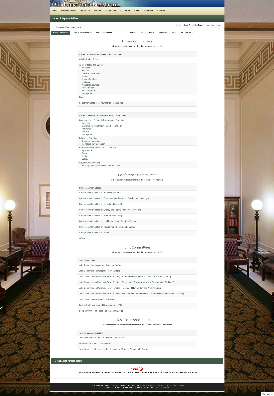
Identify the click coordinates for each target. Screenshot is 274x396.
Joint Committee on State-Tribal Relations (98, 299)
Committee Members (81, 33)
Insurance (86, 128)
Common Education (91, 140)
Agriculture (87, 150)
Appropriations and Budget (91, 64)
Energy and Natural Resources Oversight (97, 147)
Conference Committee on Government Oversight (101, 215)
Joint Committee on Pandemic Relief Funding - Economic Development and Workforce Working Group (125, 276)
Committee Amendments (106, 33)
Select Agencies (89, 90)
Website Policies (149, 386)
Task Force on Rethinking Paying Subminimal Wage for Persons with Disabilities (115, 349)
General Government (91, 73)
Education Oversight (88, 138)
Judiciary (86, 81)
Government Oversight (89, 162)
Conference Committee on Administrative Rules (100, 192)
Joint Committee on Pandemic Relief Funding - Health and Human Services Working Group (120, 287)
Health (85, 76)
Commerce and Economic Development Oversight (101, 120)
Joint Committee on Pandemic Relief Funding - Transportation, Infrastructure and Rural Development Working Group (132, 293)
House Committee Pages (193, 25)
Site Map (161, 386)
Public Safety (88, 87)
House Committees (60, 33)
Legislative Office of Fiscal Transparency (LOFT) (101, 310)
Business (86, 122)
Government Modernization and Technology (102, 125)
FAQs (169, 386)
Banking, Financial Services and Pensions (101, 165)
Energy (85, 153)
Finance (85, 70)
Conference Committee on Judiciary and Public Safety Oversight (108, 226)
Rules (81, 97)
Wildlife (85, 158)
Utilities (85, 156)
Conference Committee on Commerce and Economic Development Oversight (114, 198)
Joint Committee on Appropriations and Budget (100, 265)
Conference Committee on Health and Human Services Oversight (108, 221)
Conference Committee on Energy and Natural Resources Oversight (110, 209)
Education (86, 67)
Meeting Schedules (167, 33)
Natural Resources (90, 84)
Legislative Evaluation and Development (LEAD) (100, 305)
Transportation (88, 93)
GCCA (82, 238)
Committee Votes (130, 33)
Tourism (85, 131)
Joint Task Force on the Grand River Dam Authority (102, 337)
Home (178, 25)
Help (175, 386)
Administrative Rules (88, 59)
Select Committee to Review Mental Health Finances (103, 102)
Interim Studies (187, 33)
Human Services (89, 79)
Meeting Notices (147, 33)
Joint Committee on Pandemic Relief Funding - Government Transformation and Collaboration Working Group (128, 282)
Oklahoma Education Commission (94, 343)
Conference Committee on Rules (94, 232)
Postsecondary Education (93, 143)
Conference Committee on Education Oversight (100, 204)
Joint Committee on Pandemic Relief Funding (99, 270)
